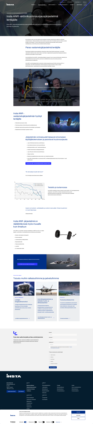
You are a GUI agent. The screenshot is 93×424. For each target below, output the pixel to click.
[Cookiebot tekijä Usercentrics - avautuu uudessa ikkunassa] (13, 422)
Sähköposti (51, 342)
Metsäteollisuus (75, 389)
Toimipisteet (44, 397)
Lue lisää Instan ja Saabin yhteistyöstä (26, 264)
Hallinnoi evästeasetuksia (46, 91)
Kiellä (78, 418)
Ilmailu (73, 385)
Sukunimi (50, 337)
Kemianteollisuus (60, 387)
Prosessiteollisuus (60, 390)
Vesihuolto (44, 392)
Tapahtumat (29, 406)
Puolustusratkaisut (64, 318)
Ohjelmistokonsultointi (31, 387)
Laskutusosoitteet (12, 391)
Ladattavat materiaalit (31, 399)
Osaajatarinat (29, 403)
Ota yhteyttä (44, 399)
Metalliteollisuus (60, 389)
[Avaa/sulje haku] (85, 5)
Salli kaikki (78, 412)
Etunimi (50, 332)
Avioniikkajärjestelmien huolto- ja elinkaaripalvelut (45, 318)
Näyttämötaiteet (45, 390)
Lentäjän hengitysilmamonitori (21, 318)
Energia (58, 385)
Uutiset (28, 408)
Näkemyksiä (29, 401)
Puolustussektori (75, 390)
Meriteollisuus (45, 389)
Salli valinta (78, 415)
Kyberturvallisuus (30, 385)
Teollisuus (29, 390)
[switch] (35, 422)
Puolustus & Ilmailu (31, 389)
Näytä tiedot (58, 422)
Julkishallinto (44, 387)
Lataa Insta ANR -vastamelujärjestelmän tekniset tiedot (38, 163)
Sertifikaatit (21, 391)
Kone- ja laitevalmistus (76, 387)
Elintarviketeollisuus (46, 385)
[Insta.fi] (10, 5)
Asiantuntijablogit (30, 397)
